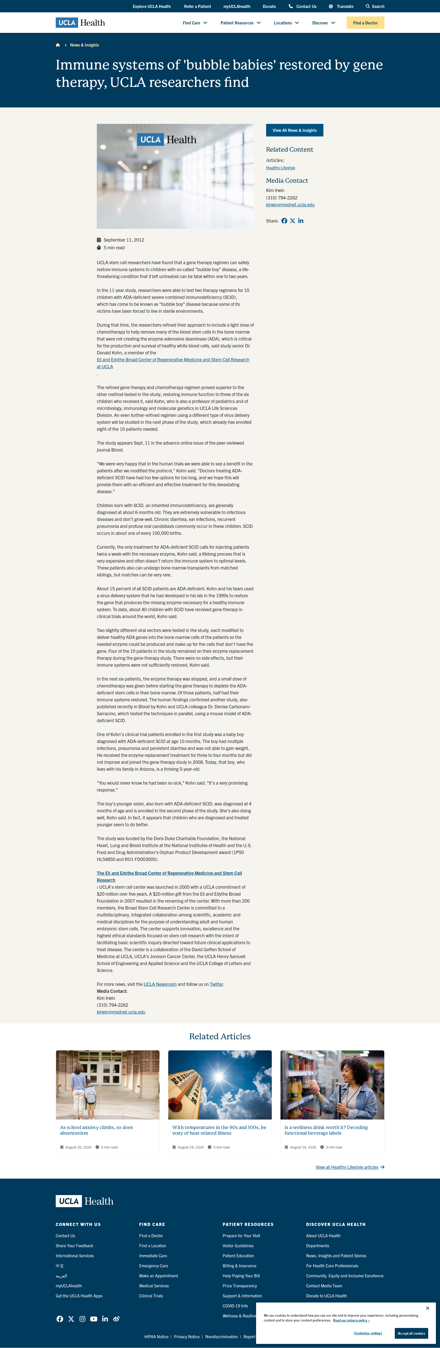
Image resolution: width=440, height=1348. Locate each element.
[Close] (427, 1308)
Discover (320, 22)
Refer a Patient (197, 6)
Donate (269, 6)
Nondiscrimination (221, 1336)
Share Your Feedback (74, 1245)
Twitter (216, 984)
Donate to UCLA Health (326, 1295)
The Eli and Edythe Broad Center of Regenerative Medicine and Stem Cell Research (169, 876)
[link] (284, 220)
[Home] (58, 45)
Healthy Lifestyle (280, 167)
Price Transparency (240, 1285)
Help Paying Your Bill (241, 1275)
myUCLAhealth (236, 6)
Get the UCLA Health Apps (79, 1295)
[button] (152, 6)
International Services (75, 1255)
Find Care (191, 22)
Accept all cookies (411, 1333)
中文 (60, 1265)
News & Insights (84, 44)
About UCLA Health (323, 1235)
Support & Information (242, 1295)
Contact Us (306, 6)
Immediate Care (153, 1255)
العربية (61, 1275)
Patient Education (238, 1255)
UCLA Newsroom (160, 984)
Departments (317, 1245)
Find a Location (152, 1245)
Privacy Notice (187, 1336)
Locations (283, 22)
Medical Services (154, 1285)
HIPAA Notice (156, 1336)
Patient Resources (237, 22)
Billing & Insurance (239, 1265)
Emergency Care (153, 1265)
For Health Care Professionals (332, 1265)
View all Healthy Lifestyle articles (347, 1167)
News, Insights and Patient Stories (336, 1255)
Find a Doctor (365, 22)
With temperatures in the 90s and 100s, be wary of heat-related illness (219, 1130)
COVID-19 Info (235, 1305)
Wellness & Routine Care (244, 1315)
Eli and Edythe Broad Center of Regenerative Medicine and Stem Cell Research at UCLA (173, 362)
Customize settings (368, 1333)
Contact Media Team (324, 1285)
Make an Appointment (158, 1275)
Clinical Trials (151, 1295)
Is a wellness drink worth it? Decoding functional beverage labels (326, 1130)
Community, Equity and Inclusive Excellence (344, 1275)
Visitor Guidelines (238, 1245)
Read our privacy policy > (351, 1320)
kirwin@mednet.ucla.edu (121, 1012)
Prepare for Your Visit (241, 1235)
